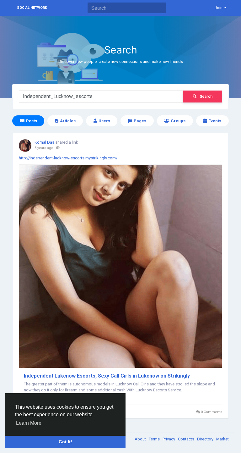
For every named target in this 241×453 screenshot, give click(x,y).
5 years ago (44, 148)
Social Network (32, 8)
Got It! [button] (65, 441)
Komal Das (44, 142)
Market (222, 439)
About (141, 439)
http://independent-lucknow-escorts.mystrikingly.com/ (68, 158)
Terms (155, 439)
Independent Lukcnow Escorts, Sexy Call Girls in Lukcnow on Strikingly (107, 376)
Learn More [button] (28, 423)
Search (206, 96)
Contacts (186, 439)
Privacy (169, 439)
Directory (205, 439)
